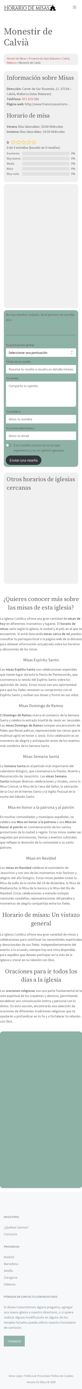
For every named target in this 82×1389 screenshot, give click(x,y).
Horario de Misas (17, 58)
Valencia (9, 1284)
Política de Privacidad (36, 1376)
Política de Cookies (62, 1376)
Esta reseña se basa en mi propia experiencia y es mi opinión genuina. (39, 447)
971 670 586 (30, 99)
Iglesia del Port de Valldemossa (30, 550)
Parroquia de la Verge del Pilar (29, 541)
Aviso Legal (15, 1376)
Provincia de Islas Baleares (44, 58)
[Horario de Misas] (30, 7)
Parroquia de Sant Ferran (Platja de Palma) (38, 532)
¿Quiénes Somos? (16, 1227)
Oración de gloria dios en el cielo (41, 1183)
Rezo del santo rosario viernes (41, 1131)
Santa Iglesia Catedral (23, 509)
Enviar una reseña (24, 460)
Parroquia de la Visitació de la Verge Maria (37, 500)
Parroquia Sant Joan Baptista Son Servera (37, 576)
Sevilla (8, 1270)
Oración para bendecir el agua (41, 1079)
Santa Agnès (16, 568)
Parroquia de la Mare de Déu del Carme (35, 559)
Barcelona (11, 1264)
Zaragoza (10, 1277)
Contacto (10, 1234)
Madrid (9, 1257)
